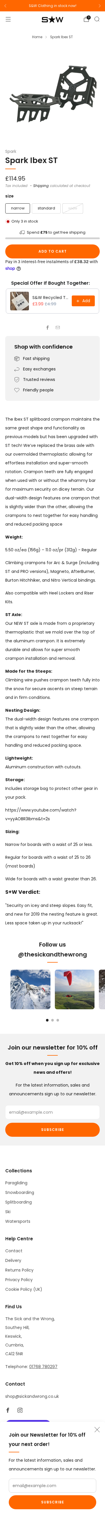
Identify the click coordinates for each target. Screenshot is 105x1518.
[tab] (47, 1020)
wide (72, 208)
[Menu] (8, 19)
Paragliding (16, 1183)
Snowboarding (19, 1192)
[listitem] (52, 6)
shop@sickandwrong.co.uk (32, 1396)
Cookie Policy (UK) (23, 1289)
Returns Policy (19, 1270)
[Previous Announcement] (5, 5)
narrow (17, 208)
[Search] (97, 19)
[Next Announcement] (99, 5)
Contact (13, 1251)
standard (46, 208)
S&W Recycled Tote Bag (50, 297)
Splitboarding (18, 1202)
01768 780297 (43, 1367)
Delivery (13, 1260)
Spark (10, 151)
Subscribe (52, 1502)
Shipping (41, 185)
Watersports (17, 1221)
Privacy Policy (19, 1280)
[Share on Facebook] (47, 328)
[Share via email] (58, 328)
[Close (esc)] (97, 1429)
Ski (7, 1212)
